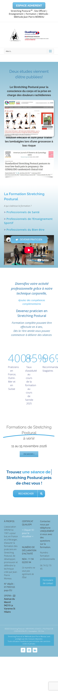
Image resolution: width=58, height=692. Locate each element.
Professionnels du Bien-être (25, 229)
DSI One (41, 631)
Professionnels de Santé (23, 212)
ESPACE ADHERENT (29, 5)
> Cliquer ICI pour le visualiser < (28, 533)
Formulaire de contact (48, 582)
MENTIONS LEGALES (33, 629)
